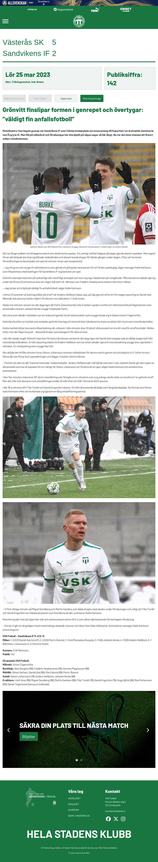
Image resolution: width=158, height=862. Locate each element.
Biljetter (28, 736)
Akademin (73, 809)
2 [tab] (81, 760)
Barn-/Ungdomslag (79, 815)
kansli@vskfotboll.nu (115, 811)
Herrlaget (74, 798)
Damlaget (73, 804)
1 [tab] (76, 760)
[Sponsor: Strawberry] (44, 4)
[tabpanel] (79, 729)
